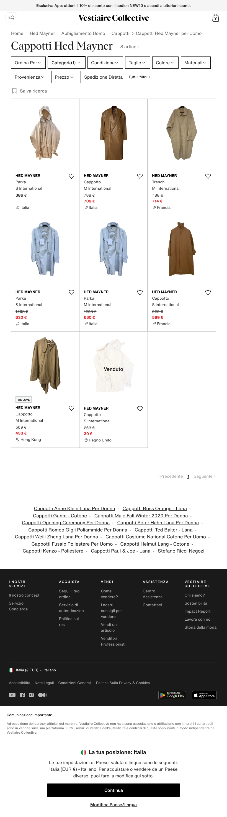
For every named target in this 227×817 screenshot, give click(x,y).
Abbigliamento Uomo (83, 33)
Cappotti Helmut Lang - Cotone (154, 544)
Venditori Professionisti (113, 641)
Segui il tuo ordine (69, 594)
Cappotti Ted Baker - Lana (163, 529)
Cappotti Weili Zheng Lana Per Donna (56, 536)
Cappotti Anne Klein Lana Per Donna (74, 508)
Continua (113, 790)
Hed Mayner (42, 33)
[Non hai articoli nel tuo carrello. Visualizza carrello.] (216, 18)
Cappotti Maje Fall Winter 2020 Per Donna (141, 515)
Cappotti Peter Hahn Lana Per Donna (158, 522)
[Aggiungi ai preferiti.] (71, 176)
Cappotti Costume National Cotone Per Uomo (155, 536)
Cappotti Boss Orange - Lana (155, 508)
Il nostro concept (24, 595)
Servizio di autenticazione (72, 608)
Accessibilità (19, 682)
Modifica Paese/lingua (113, 804)
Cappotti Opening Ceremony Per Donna (66, 522)
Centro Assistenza (153, 594)
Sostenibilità (196, 603)
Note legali (44, 682)
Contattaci (152, 605)
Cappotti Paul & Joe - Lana (121, 551)
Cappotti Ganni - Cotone (60, 515)
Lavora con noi (198, 619)
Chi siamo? (195, 595)
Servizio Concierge (18, 606)
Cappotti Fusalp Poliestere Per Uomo (72, 544)
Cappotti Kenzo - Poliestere (53, 551)
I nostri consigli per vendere (111, 611)
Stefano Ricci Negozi (181, 551)
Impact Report (198, 611)
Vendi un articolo (109, 627)
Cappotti (121, 33)
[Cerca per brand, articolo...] (11, 17)
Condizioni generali (75, 682)
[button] (216, 18)
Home (17, 33)
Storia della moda (200, 627)
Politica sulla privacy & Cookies (123, 682)
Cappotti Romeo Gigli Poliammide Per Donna (77, 529)
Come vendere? (109, 594)
